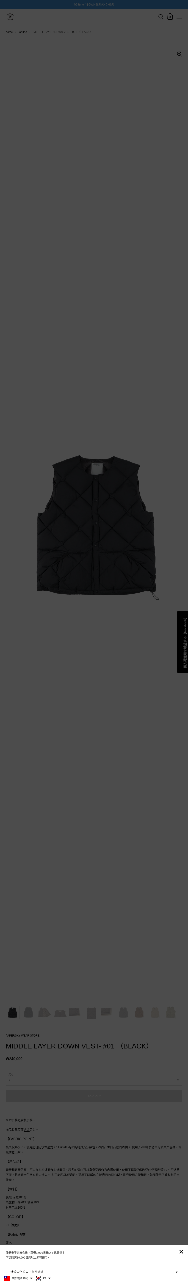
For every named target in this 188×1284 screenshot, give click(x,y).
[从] (181, 1252)
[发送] (175, 1272)
